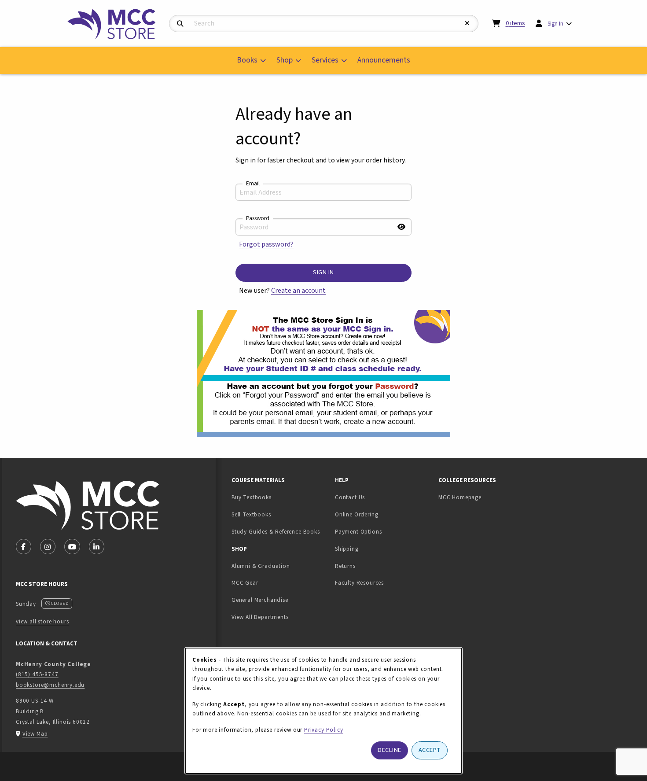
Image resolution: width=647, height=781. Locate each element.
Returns (345, 566)
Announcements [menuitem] (383, 60)
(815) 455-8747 (37, 674)
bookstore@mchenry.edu (50, 685)
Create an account (298, 290)
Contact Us (350, 497)
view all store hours (42, 621)
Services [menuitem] (325, 60)
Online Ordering (356, 514)
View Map (35, 733)
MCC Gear (245, 582)
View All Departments (260, 617)
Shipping (347, 549)
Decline (389, 750)
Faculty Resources (359, 582)
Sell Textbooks (279, 514)
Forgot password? (266, 244)
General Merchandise (260, 600)
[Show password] (401, 227)
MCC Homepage (460, 497)
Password (257, 218)
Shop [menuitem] (284, 60)
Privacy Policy (323, 730)
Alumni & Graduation (261, 566)
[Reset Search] (467, 23)
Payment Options (358, 531)
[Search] (180, 24)
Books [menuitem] (247, 60)
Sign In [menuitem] (555, 23)
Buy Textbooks (252, 497)
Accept (430, 750)
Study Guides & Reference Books (276, 531)
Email (253, 183)
